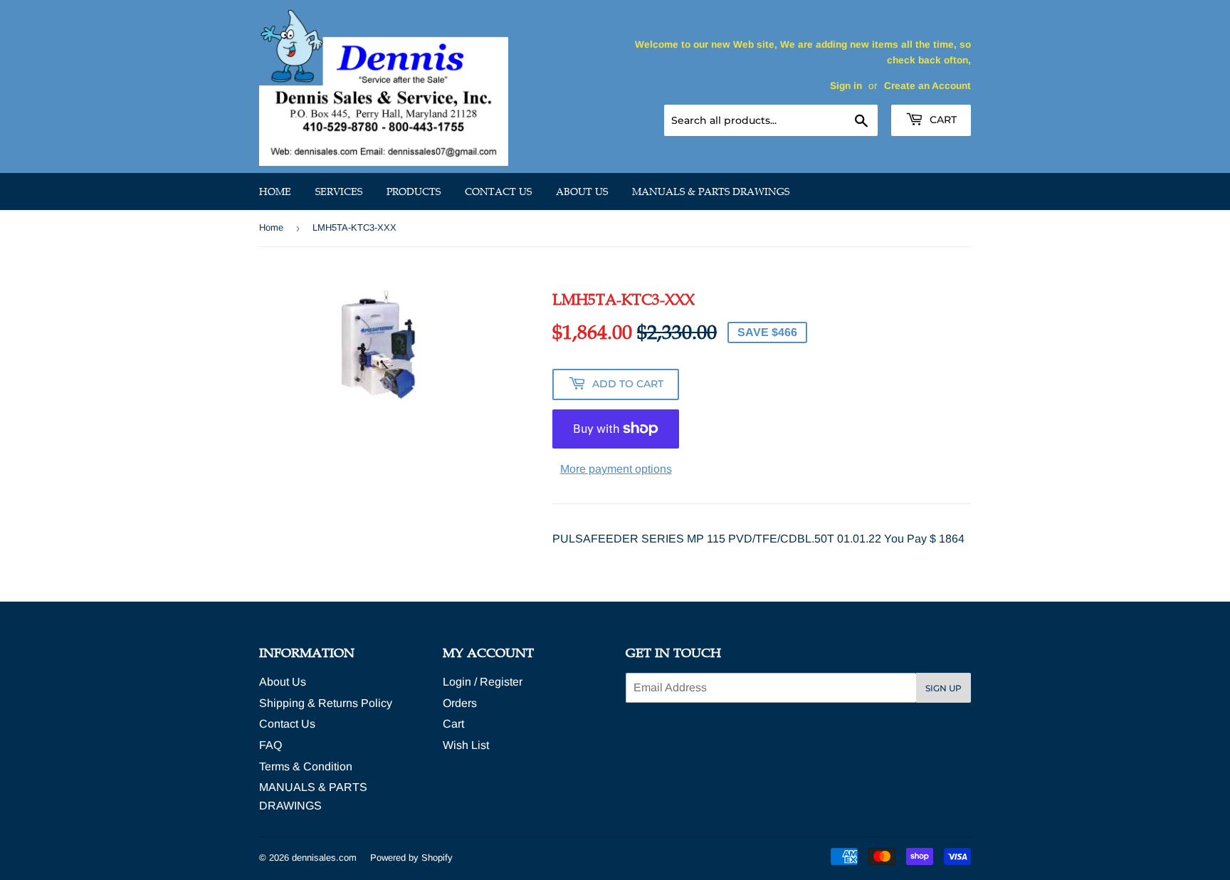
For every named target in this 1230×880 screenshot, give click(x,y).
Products (414, 191)
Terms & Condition (305, 766)
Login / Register (482, 682)
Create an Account (927, 85)
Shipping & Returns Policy (325, 703)
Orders (460, 703)
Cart (942, 119)
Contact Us (498, 191)
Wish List (466, 745)
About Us (582, 191)
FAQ (270, 745)
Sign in (846, 85)
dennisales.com (324, 857)
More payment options (616, 469)
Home (275, 191)
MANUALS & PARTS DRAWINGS (710, 191)
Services (338, 191)
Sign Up (943, 688)
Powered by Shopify (411, 857)
